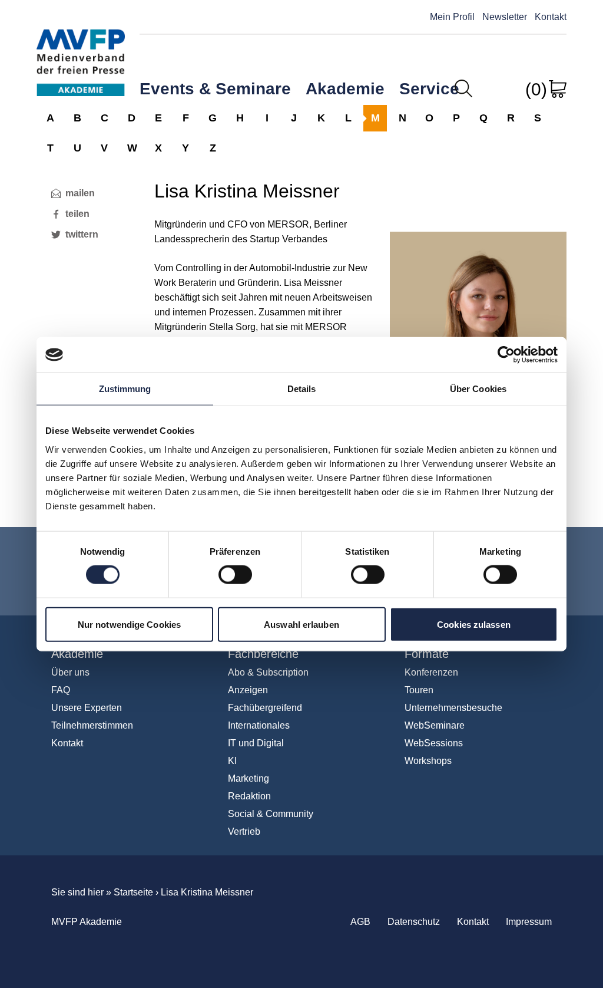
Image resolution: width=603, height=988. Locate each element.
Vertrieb (244, 831)
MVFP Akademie (81, 52)
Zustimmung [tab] (125, 389)
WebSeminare (435, 725)
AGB (360, 922)
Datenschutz (413, 922)
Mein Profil (452, 17)
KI (232, 761)
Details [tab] (301, 389)
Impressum (529, 922)
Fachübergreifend (265, 708)
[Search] (463, 88)
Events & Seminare (215, 89)
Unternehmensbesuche (453, 708)
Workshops (428, 761)
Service (429, 89)
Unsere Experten (86, 708)
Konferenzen (431, 672)
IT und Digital (256, 743)
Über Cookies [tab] (478, 389)
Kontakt (550, 17)
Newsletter (504, 17)
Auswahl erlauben (301, 624)
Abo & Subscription (268, 672)
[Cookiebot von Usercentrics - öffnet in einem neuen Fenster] (506, 355)
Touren (419, 690)
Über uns (70, 672)
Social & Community (270, 814)
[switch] (235, 574)
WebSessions (434, 743)
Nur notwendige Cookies (129, 624)
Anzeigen (248, 690)
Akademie (345, 89)
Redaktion (249, 796)
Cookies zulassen (474, 624)
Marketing (248, 778)
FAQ (60, 690)
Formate (427, 653)
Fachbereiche (263, 653)
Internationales (259, 725)
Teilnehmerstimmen (92, 725)
